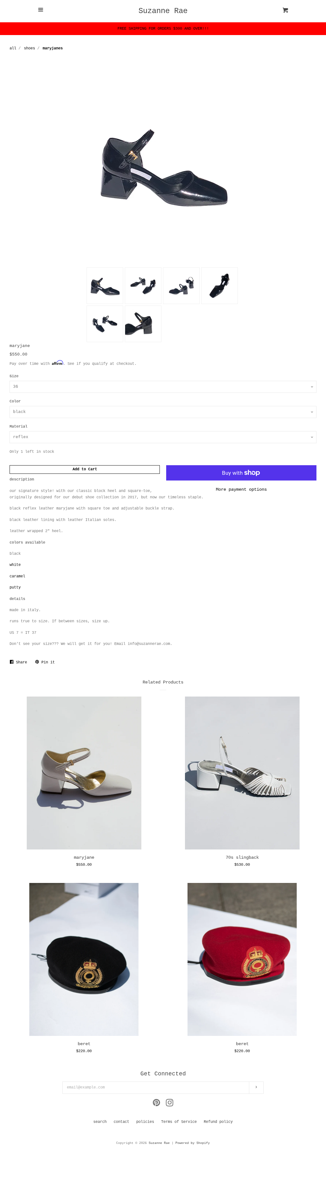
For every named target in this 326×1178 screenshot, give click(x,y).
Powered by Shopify (192, 1143)
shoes (29, 48)
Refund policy (218, 1122)
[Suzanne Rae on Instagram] (170, 1104)
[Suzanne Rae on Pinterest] (156, 1104)
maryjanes (53, 48)
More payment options (241, 489)
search (100, 1122)
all (13, 48)
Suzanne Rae (163, 11)
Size (14, 376)
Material (18, 426)
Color (15, 401)
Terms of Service (179, 1122)
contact (121, 1122)
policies (145, 1122)
